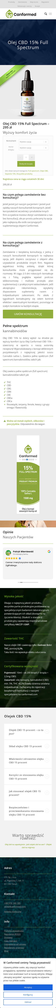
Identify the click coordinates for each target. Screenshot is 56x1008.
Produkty (11, 2)
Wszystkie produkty (24, 174)
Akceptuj (28, 987)
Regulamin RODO (12, 934)
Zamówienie (22, 2)
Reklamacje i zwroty (25, 6)
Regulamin (45, 2)
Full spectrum (33, 171)
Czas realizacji (10, 940)
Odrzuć (28, 1002)
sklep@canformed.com (15, 906)
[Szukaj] (44, 13)
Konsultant (11, 141)
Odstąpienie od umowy (15, 944)
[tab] (28, 731)
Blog (6, 951)
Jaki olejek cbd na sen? (35, 844)
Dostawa (8, 937)
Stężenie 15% (10, 174)
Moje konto (34, 2)
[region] (28, 983)
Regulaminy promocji (14, 947)
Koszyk (37, 6)
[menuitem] (11, 2)
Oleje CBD (44, 171)
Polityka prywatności (14, 930)
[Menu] (50, 13)
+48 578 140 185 (12, 903)
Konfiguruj (28, 994)
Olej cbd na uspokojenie (15, 844)
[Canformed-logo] (23, 13)
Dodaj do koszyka (26, 164)
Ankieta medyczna (12, 911)
